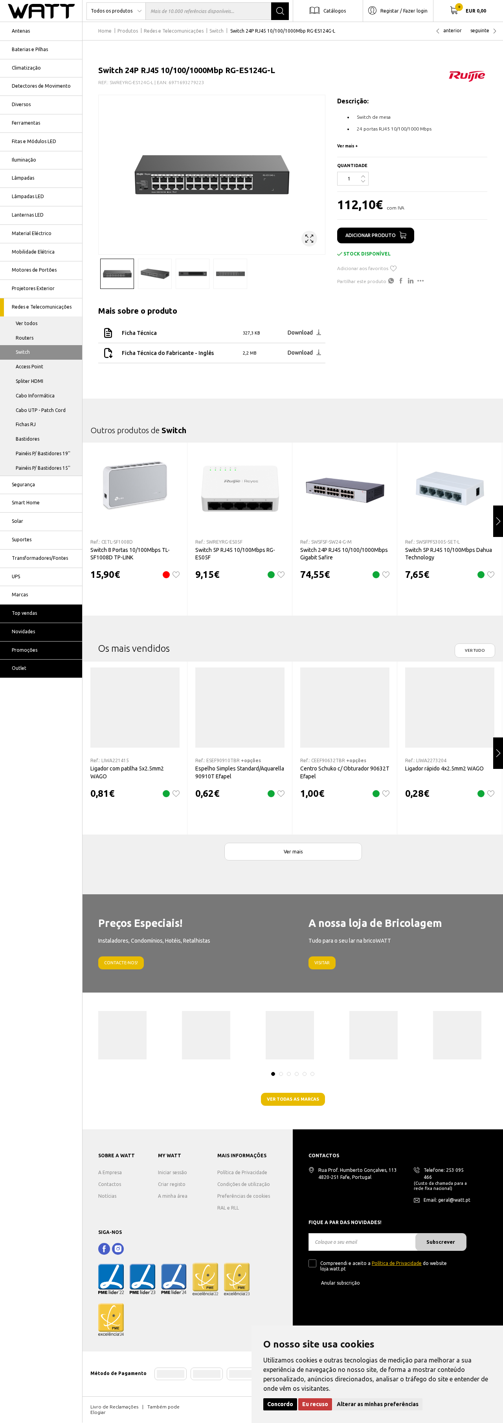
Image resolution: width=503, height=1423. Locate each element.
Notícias (107, 1196)
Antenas (21, 30)
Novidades (23, 631)
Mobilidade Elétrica (33, 251)
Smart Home (26, 502)
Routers (24, 337)
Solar (17, 521)
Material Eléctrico (31, 233)
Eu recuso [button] (315, 1404)
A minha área (172, 1196)
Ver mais (293, 851)
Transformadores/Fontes (40, 558)
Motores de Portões (34, 269)
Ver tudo (475, 650)
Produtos (127, 30)
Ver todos (26, 323)
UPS (16, 576)
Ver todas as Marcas (293, 1099)
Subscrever (440, 1242)
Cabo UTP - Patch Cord (41, 410)
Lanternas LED (28, 214)
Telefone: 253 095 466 (444, 1173)
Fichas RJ (26, 424)
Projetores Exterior (33, 288)
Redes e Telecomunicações (42, 306)
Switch (23, 352)
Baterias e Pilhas (30, 49)
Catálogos (334, 10)
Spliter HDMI (29, 381)
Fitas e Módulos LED (34, 141)
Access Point (29, 366)
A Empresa (110, 1172)
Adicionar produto (370, 235)
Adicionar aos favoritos (362, 268)
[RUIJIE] (467, 76)
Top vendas (24, 613)
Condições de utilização (243, 1184)
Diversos (21, 104)
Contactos (109, 1184)
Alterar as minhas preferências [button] (378, 1404)
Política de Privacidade (242, 1172)
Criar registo (171, 1184)
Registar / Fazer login (404, 10)
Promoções (24, 650)
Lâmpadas (23, 177)
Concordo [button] (280, 1404)
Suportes (21, 539)
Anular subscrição (340, 1282)
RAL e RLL (228, 1207)
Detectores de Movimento (41, 85)
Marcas (20, 594)
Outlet (19, 668)
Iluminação (24, 159)
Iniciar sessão (172, 1172)
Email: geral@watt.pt (447, 1199)
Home (105, 30)
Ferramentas (26, 122)
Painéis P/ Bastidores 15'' (43, 468)
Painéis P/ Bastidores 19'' (43, 453)
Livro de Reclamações (114, 1406)
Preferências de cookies (243, 1196)
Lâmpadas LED (28, 196)
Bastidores (27, 438)
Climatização (26, 67)
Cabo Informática (35, 395)
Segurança (23, 484)
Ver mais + (347, 146)
